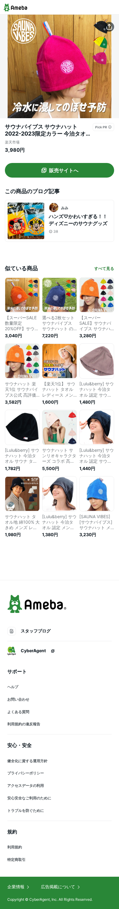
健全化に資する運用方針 (27, 761)
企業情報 (15, 886)
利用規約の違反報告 (23, 724)
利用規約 (14, 847)
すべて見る (104, 268)
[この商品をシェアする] (109, 27)
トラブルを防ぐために (25, 810)
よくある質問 (18, 711)
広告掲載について (58, 886)
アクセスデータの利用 (25, 785)
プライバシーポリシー (25, 773)
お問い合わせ (18, 699)
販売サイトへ (63, 170)
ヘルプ (12, 686)
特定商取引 (16, 859)
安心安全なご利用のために (29, 798)
